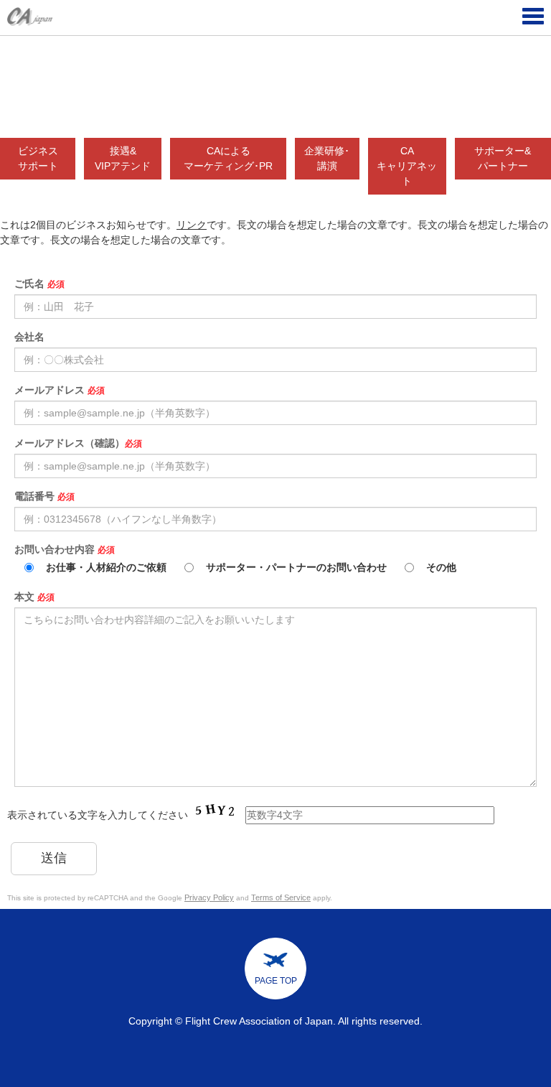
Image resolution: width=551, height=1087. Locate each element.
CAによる (228, 158)
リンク (191, 224)
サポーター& (502, 158)
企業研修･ (326, 158)
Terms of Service (281, 897)
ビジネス (38, 158)
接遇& (123, 158)
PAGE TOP (276, 981)
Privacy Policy (209, 897)
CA (407, 166)
